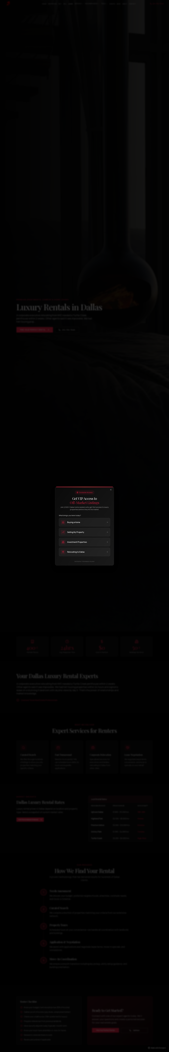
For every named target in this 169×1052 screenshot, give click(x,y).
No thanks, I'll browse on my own (84, 561)
